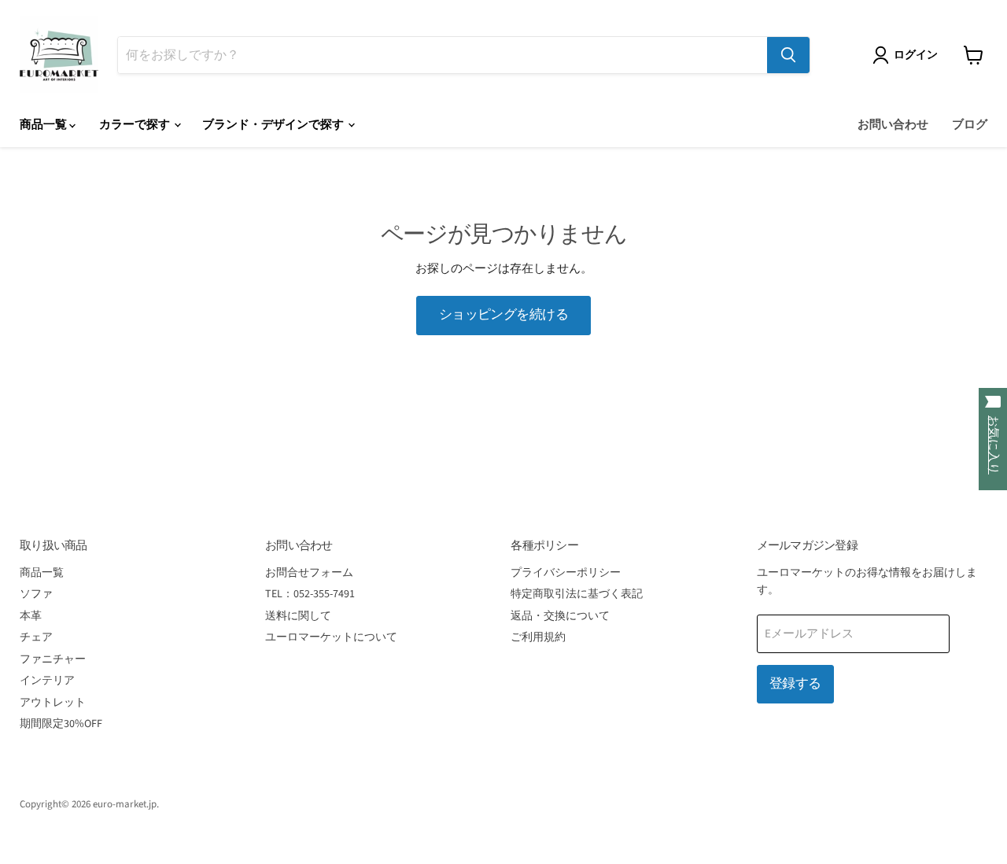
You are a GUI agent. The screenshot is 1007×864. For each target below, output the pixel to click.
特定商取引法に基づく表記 (577, 594)
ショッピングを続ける (504, 314)
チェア (36, 637)
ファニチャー (53, 659)
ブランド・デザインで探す (274, 124)
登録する (795, 683)
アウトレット (53, 703)
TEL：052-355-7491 (310, 594)
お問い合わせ (893, 124)
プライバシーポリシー (566, 573)
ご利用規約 (538, 637)
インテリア (47, 681)
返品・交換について (560, 616)
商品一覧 (44, 124)
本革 (31, 616)
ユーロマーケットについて (331, 637)
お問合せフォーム (309, 573)
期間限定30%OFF (61, 724)
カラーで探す (135, 124)
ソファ (36, 594)
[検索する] (788, 55)
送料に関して (298, 616)
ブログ (969, 124)
